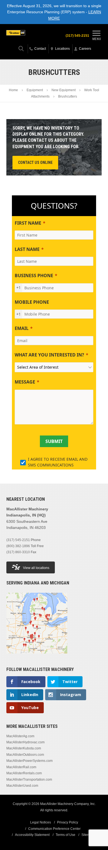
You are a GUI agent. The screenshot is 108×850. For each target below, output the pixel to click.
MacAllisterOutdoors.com (25, 755)
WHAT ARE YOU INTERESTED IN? (49, 355)
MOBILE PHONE (32, 302)
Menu (96, 38)
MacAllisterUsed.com (22, 786)
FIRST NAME (28, 223)
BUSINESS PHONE (34, 275)
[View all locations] (36, 657)
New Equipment (64, 90)
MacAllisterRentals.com (24, 773)
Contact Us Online (35, 162)
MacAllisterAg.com (20, 736)
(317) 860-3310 (18, 552)
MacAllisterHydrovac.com (25, 742)
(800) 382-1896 (18, 546)
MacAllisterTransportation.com (29, 779)
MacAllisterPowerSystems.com (29, 761)
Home (13, 90)
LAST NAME (27, 249)
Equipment (35, 90)
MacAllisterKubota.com (23, 748)
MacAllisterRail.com (21, 767)
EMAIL (22, 328)
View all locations (36, 568)
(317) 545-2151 (77, 36)
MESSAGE (25, 382)
